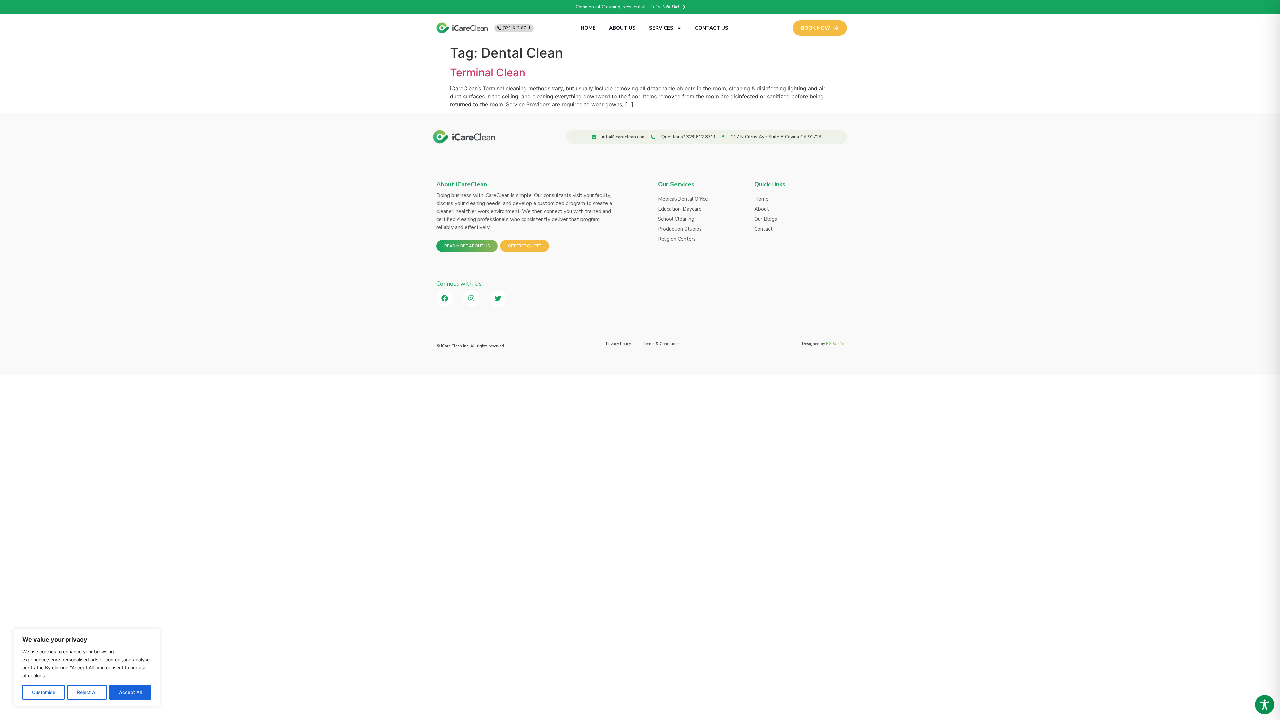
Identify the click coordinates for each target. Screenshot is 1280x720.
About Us (622, 28)
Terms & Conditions (662, 343)
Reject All (87, 692)
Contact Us (711, 28)
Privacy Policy (618, 343)
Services (661, 28)
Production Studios (680, 229)
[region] (86, 668)
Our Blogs (765, 219)
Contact (763, 229)
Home (588, 28)
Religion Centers (677, 239)
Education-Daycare (680, 209)
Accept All (130, 692)
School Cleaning (676, 219)
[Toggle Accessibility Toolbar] (1264, 704)
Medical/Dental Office (683, 199)
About (761, 209)
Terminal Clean (487, 72)
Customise (43, 692)
